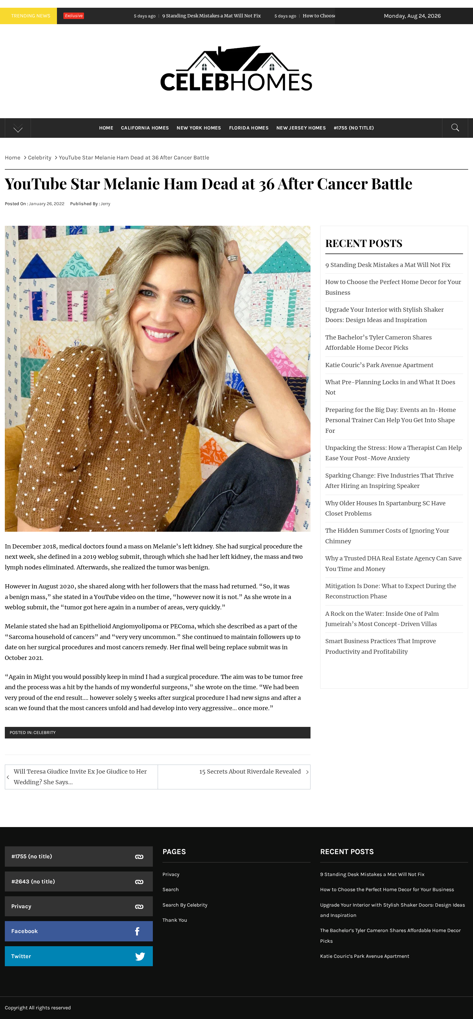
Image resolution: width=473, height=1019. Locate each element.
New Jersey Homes (301, 128)
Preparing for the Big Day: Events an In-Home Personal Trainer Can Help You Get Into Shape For (390, 420)
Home (106, 128)
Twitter (21, 956)
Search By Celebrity (184, 905)
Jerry (105, 203)
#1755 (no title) (354, 128)
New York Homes (199, 128)
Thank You (174, 920)
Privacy (21, 906)
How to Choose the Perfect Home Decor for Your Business (299, 16)
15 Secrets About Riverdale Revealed (250, 771)
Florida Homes (249, 128)
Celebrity (44, 732)
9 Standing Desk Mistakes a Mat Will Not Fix (143, 16)
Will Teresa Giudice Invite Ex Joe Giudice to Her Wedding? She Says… (80, 777)
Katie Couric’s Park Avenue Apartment (379, 365)
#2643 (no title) (33, 881)
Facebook (24, 931)
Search (170, 889)
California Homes (145, 128)
